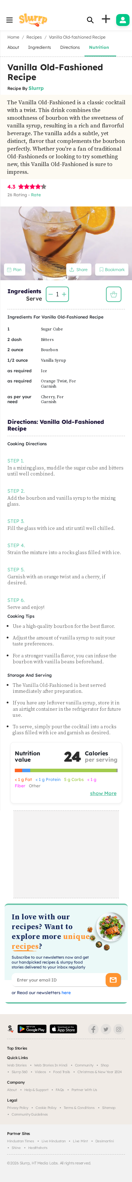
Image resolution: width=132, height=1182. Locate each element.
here (66, 992)
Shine (16, 1147)
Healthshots (38, 1147)
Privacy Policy (17, 1107)
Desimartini (104, 1141)
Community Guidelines (30, 1114)
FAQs (60, 1090)
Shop (105, 1065)
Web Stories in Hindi (51, 1065)
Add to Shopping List (113, 294)
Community (84, 1065)
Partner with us (84, 1090)
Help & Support (36, 1090)
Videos (40, 1072)
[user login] (123, 20)
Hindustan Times (20, 1141)
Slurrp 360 (19, 1072)
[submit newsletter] (113, 980)
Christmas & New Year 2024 (99, 1072)
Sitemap (108, 1107)
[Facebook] (93, 1029)
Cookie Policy (46, 1107)
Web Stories (17, 1065)
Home (13, 37)
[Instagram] (118, 1029)
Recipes (34, 37)
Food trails (61, 1072)
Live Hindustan (54, 1141)
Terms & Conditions (79, 1107)
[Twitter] (106, 1029)
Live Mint (80, 1141)
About (12, 1090)
